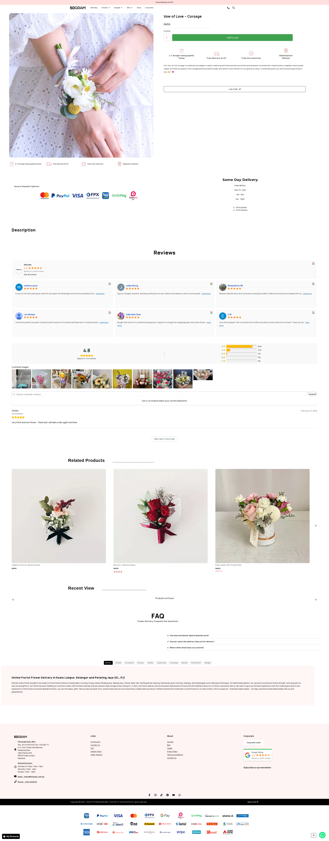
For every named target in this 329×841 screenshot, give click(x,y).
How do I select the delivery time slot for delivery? (192, 641)
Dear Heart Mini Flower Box (228, 565)
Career (169, 748)
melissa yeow (31, 285)
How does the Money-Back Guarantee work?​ (189, 635)
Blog (168, 745)
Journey (170, 742)
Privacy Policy (172, 751)
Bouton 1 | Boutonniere (124, 565)
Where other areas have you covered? (187, 647)
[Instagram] (155, 795)
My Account (95, 742)
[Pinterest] (167, 795)
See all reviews (30, 274)
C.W (230, 314)
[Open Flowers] (109, 7)
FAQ (92, 748)
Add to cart (232, 37)
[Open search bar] (233, 8)
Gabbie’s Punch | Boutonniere (26, 565)
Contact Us (95, 745)
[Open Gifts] (132, 7)
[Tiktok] (161, 795)
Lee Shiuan (29, 314)
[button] (243, 635)
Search (312, 394)
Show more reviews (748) (164, 439)
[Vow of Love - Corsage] (81, 85)
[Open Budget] (121, 7)
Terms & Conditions (175, 754)
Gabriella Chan (133, 314)
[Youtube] (173, 795)
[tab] (108, 663)
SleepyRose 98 (235, 285)
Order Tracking (96, 754)
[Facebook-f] (149, 795)
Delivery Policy (96, 751)
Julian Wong (132, 285)
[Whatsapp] (179, 795)
